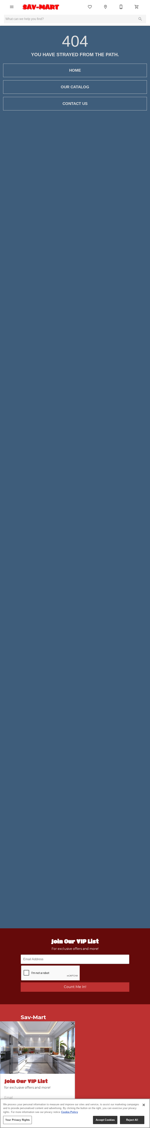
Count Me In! (75, 987)
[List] (90, 7)
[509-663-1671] (121, 7)
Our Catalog (75, 87)
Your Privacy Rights (17, 1119)
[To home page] (41, 7)
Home (75, 70)
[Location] (105, 7)
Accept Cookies (105, 1119)
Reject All (132, 1119)
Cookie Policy (69, 1112)
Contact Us (75, 103)
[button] (11, 7)
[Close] (143, 1105)
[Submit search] (140, 19)
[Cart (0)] (136, 7)
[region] (75, 1113)
